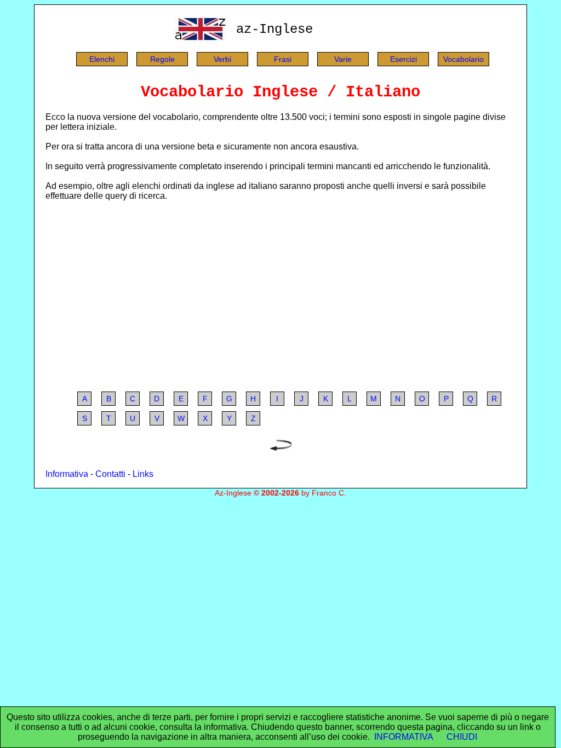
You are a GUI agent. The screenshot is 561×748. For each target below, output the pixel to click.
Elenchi (102, 59)
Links (143, 474)
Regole (162, 59)
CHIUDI (461, 736)
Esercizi (403, 59)
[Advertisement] (280, 296)
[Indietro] (280, 447)
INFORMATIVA (403, 736)
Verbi (222, 59)
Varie (343, 59)
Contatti (110, 474)
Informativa (66, 474)
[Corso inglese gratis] (202, 37)
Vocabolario (463, 59)
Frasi (282, 59)
